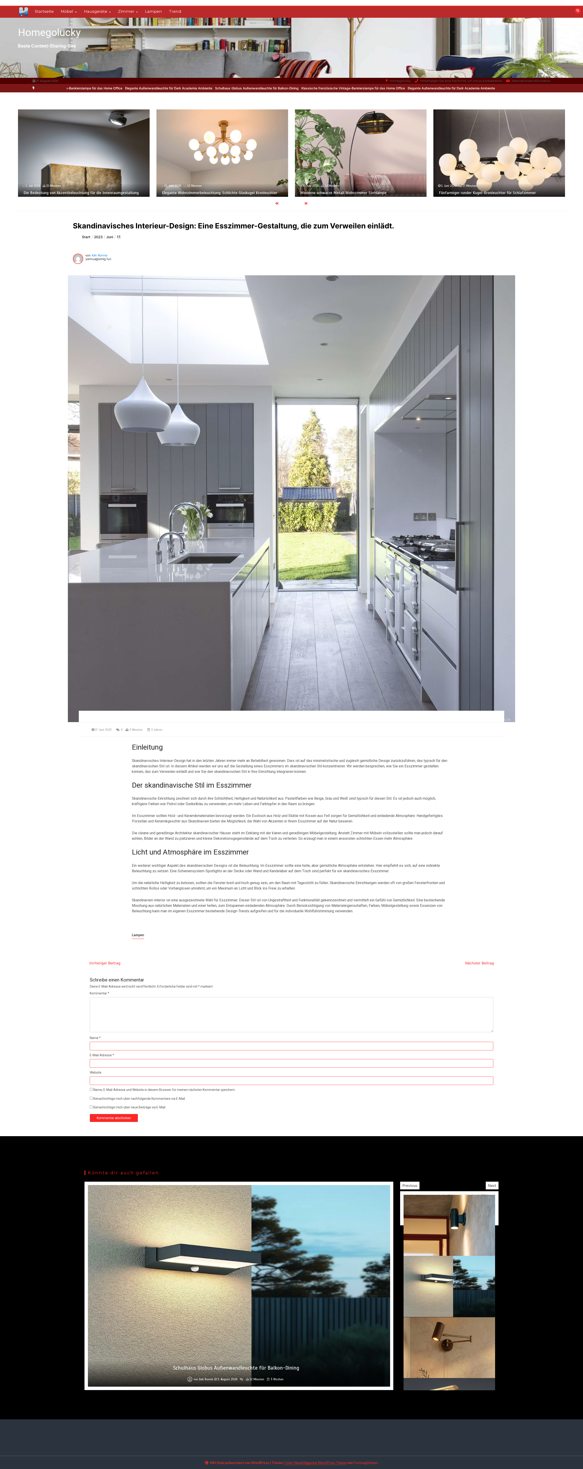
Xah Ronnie (99, 255)
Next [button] (492, 1185)
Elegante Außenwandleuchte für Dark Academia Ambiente (312, 88)
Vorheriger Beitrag (104, 963)
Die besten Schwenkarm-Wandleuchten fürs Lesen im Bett (350, 193)
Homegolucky (49, 32)
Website (95, 1072)
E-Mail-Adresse (102, 1055)
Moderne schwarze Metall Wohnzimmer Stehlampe (67, 192)
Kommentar (99, 993)
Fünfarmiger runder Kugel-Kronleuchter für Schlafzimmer (210, 192)
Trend (175, 11)
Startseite (44, 11)
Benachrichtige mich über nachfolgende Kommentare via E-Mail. (139, 1098)
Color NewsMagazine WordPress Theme (315, 1463)
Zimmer (126, 11)
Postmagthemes (365, 1463)
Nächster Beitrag (479, 963)
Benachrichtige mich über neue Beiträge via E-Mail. (129, 1107)
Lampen (153, 11)
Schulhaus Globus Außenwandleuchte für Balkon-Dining (118, 88)
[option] (214, 88)
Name (95, 1038)
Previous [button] (409, 1185)
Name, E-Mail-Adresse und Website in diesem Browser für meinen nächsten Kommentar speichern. (164, 1090)
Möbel (67, 11)
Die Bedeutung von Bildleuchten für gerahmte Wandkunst (488, 193)
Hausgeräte (95, 11)
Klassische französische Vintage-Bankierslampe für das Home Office (214, 88)
